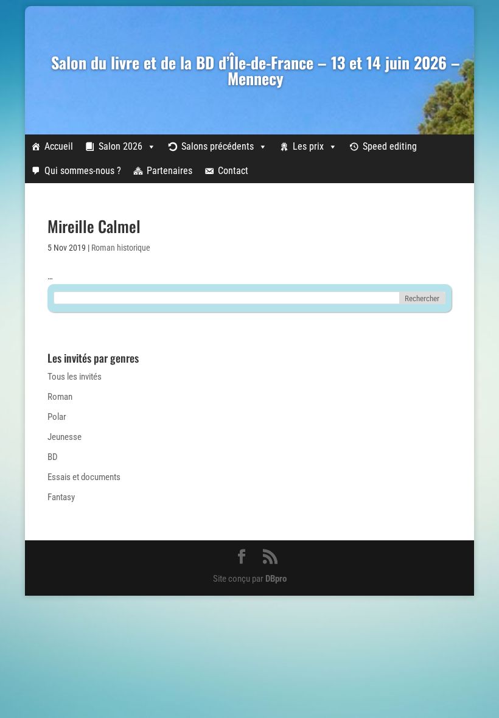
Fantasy (61, 497)
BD (52, 456)
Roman (59, 396)
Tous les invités (74, 376)
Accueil (58, 146)
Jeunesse (64, 436)
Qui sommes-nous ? (82, 170)
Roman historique (120, 248)
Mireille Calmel (94, 226)
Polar (56, 416)
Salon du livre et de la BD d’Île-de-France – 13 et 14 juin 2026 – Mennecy (255, 70)
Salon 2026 (120, 146)
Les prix (308, 146)
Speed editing (390, 146)
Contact (233, 170)
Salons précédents (217, 146)
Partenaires (169, 170)
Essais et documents (83, 477)
